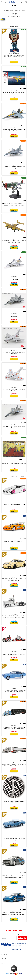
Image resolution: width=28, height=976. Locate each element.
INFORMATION (4, 954)
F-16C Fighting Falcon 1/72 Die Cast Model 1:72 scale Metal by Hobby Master (14, 167)
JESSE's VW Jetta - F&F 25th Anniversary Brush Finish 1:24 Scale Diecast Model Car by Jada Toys (14, 876)
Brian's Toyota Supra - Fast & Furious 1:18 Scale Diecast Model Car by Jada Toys (14, 542)
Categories (3, 958)
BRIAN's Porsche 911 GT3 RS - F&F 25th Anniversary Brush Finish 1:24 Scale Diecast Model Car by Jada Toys (14, 913)
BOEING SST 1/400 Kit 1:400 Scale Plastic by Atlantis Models (14, 93)
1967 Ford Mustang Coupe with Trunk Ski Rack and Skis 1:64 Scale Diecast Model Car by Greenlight (14, 690)
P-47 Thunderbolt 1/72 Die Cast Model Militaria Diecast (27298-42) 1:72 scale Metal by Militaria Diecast (14, 204)
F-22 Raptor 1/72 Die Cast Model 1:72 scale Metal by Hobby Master (14, 315)
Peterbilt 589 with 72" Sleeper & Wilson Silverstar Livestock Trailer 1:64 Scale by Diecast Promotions (14, 728)
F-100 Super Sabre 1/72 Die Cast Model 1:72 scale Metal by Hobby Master (14, 278)
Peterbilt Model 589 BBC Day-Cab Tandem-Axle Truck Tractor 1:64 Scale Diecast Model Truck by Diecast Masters (14, 616)
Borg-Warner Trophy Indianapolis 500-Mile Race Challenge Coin (14, 802)
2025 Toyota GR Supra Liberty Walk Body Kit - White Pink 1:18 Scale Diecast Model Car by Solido (14, 505)
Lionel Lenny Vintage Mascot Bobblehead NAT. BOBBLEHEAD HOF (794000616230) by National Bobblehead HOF (14, 56)
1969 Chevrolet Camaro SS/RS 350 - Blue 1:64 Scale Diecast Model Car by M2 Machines (14, 839)
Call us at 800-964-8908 (16, 945)
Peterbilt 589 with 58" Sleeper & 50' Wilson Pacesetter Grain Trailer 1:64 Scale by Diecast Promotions (14, 765)
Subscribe (22, 938)
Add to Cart (14, 62)
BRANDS (2, 963)
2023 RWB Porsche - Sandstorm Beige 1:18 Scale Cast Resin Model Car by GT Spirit (14, 579)
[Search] (5, 2)
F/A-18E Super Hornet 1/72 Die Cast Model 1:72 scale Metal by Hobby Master (14, 130)
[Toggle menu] (1, 2)
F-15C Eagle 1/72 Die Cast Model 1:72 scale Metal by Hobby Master (14, 427)
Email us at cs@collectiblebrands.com (19, 943)
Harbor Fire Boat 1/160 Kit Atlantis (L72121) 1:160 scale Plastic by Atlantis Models (14, 464)
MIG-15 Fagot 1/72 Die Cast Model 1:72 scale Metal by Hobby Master (14, 352)
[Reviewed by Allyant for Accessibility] (14, 968)
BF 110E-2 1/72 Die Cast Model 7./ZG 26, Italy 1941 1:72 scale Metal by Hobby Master (14, 241)
